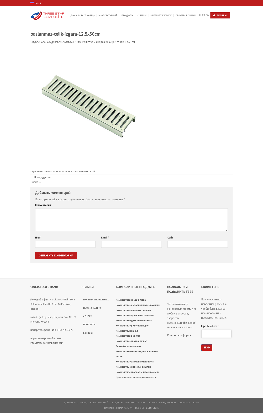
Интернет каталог (161, 15)
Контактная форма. (179, 335)
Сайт (170, 237)
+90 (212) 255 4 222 (63, 330)
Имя (38, 237)
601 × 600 (75, 42)
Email (105, 237)
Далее (36, 182)
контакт (88, 332)
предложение (92, 307)
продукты (127, 15)
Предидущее (40, 177)
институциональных (96, 299)
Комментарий (44, 205)
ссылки (142, 15)
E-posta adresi (210, 326)
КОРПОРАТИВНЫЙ (108, 15)
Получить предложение (162, 402)
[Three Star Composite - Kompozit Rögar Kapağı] (47, 15)
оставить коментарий (84, 171)
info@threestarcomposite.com (46, 342)
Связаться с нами (186, 15)
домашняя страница (82, 15)
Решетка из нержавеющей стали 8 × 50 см (108, 42)
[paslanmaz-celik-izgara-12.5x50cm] (88, 106)
